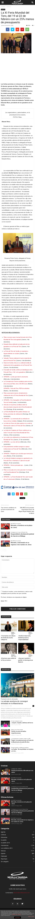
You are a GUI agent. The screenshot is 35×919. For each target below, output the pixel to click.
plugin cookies (31, 916)
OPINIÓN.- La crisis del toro (12, 442)
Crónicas (3, 834)
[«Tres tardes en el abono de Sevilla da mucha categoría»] (9, 625)
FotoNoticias (4, 845)
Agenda (3, 832)
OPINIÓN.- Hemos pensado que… (14, 465)
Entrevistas (3, 630)
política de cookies (16, 914)
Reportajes (3, 696)
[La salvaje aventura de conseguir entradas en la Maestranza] (17, 685)
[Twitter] (22, 904)
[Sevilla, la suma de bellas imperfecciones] (5, 732)
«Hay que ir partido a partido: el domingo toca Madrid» (25, 660)
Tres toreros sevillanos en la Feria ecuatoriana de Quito (8, 509)
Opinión (3, 853)
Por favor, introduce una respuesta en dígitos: (14, 597)
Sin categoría (4, 861)
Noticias (3, 9)
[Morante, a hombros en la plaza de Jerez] (5, 526)
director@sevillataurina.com (22, 892)
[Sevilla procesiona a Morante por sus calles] (5, 771)
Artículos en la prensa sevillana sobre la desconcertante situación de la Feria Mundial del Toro (18, 407)
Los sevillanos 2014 (6, 848)
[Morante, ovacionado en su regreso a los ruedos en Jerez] (5, 543)
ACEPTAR (17, 917)
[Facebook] (12, 904)
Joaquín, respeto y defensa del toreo (22, 722)
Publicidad (4, 856)
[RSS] (17, 904)
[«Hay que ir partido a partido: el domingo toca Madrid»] (26, 648)
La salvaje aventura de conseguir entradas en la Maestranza (14, 702)
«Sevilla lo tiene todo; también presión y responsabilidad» (24, 637)
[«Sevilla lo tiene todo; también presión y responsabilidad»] (26, 625)
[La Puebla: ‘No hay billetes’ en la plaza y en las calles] (5, 750)
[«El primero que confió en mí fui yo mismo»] (9, 648)
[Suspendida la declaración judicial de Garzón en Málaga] (5, 535)
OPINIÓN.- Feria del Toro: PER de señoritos (16, 388)
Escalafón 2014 (5, 843)
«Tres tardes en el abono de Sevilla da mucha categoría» (8, 637)
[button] (32, 2)
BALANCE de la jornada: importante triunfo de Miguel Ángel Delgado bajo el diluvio (26, 510)
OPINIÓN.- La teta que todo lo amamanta (16, 377)
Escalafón (4, 840)
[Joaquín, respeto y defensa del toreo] (5, 724)
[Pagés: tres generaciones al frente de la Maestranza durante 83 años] (5, 741)
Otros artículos (6, 519)
